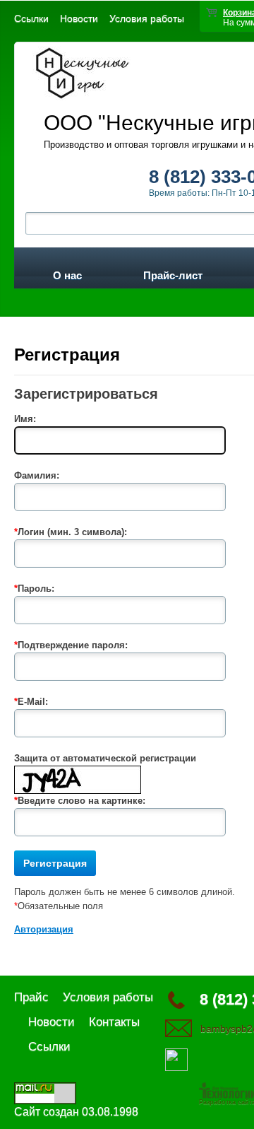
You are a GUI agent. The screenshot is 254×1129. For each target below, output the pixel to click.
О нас (67, 272)
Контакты (114, 1022)
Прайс (31, 997)
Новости (79, 18)
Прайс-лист (172, 272)
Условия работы (146, 18)
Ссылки (31, 18)
